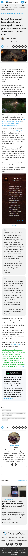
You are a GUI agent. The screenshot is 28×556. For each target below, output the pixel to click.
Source (14, 225)
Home (2, 6)
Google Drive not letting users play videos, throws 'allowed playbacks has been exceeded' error (13, 504)
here (22, 367)
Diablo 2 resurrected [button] (6, 410)
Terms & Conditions (21, 540)
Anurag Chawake (10, 38)
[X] (11, 544)
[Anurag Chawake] (14, 438)
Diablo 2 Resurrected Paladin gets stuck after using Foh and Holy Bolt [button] (14, 419)
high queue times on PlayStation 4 (13, 120)
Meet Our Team (13, 537)
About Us (4, 537)
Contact (3, 540)
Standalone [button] (5, 16)
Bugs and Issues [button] (7, 13)
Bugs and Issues (8, 499)
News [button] (20, 13)
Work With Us (22, 537)
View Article (21, 480)
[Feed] (20, 544)
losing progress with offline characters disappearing (10, 124)
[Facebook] (7, 544)
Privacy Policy (11, 540)
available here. (9, 398)
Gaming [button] (15, 13)
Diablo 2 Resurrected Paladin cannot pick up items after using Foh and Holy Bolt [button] (14, 414)
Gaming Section (16, 344)
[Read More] (14, 491)
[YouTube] (16, 544)
